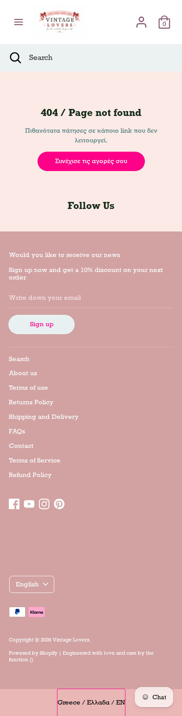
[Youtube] (29, 503)
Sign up (41, 324)
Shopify (48, 653)
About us (23, 373)
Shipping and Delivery (44, 417)
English (27, 584)
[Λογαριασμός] (141, 18)
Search (19, 359)
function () (21, 659)
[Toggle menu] (18, 22)
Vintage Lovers (71, 640)
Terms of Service (35, 460)
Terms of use (28, 388)
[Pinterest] (59, 503)
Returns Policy (31, 402)
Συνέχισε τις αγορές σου (91, 161)
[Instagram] (44, 503)
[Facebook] (14, 503)
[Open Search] (15, 57)
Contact (21, 446)
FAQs (17, 431)
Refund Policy (30, 475)
